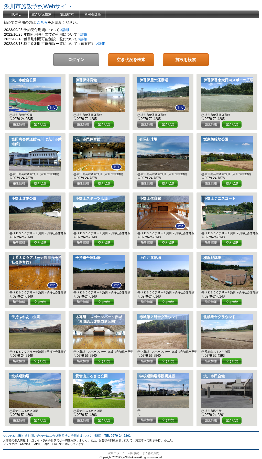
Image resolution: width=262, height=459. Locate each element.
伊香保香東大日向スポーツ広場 (228, 80)
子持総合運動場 (88, 258)
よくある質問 (150, 453)
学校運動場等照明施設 (157, 376)
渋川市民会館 (214, 376)
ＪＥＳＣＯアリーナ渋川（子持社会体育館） (37, 260)
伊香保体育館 (86, 80)
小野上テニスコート (219, 198)
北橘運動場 (20, 376)
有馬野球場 (148, 139)
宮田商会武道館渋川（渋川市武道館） (37, 141)
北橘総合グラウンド (219, 317)
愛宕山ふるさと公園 (91, 376)
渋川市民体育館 (88, 139)
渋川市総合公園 (24, 80)
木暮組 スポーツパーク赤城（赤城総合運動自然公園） (98, 319)
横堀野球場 (212, 258)
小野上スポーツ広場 (91, 198)
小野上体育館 (150, 198)
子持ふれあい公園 (26, 317)
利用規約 (133, 453)
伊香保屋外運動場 (153, 80)
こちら (42, 22)
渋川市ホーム (116, 453)
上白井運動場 (150, 258)
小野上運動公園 (24, 198)
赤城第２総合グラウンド (159, 317)
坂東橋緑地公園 (215, 139)
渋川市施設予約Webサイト (38, 6)
